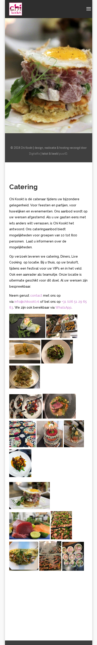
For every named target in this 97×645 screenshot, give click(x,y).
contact (36, 295)
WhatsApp (63, 307)
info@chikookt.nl (26, 301)
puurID (63, 153)
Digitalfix (34, 153)
